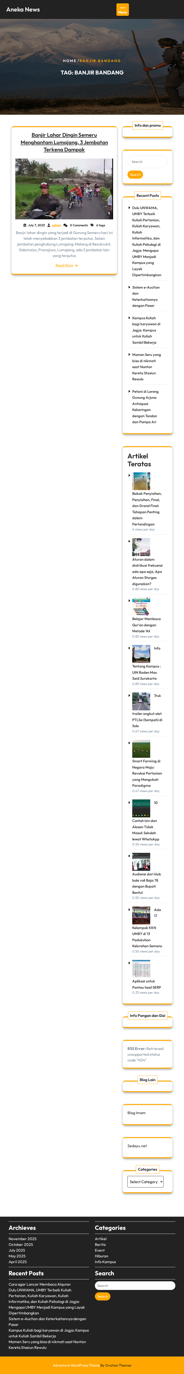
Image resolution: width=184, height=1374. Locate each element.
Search (135, 174)
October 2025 (21, 1244)
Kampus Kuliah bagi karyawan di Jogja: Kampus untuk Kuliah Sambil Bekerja (146, 330)
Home (70, 60)
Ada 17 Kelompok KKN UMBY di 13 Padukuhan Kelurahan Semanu (147, 927)
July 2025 (17, 1250)
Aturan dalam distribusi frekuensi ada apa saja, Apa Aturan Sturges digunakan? (147, 571)
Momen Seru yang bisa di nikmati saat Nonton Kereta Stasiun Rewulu (146, 366)
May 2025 (17, 1256)
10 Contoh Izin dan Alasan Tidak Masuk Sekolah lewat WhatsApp (145, 820)
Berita (100, 1244)
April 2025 (18, 1261)
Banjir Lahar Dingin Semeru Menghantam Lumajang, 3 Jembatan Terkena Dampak (64, 142)
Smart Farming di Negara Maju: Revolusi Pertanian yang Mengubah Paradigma (147, 773)
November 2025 (23, 1238)
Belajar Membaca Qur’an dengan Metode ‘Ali (146, 624)
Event (100, 1250)
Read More (64, 265)
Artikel (101, 1238)
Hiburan (101, 1256)
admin (56, 225)
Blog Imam (136, 1112)
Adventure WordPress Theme (92, 1365)
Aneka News (23, 9)
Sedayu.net (137, 1145)
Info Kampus (105, 1261)
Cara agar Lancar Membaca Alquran (40, 1284)
